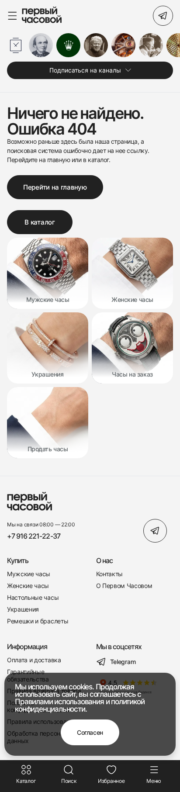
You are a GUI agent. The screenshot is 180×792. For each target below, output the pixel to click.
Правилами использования (59, 701)
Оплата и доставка (34, 660)
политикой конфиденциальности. (79, 705)
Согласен (90, 732)
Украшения (23, 609)
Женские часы (28, 585)
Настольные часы (33, 597)
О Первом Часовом (124, 585)
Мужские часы (28, 574)
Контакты (109, 574)
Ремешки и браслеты (37, 621)
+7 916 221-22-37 (33, 536)
